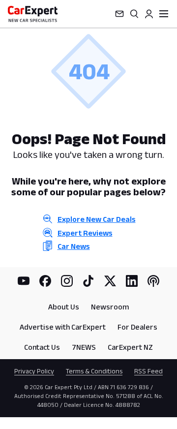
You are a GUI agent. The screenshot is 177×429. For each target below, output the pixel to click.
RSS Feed (148, 371)
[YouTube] (24, 281)
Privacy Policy (34, 371)
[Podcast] (153, 281)
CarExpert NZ (130, 347)
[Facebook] (45, 281)
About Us (63, 307)
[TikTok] (88, 281)
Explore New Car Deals (97, 219)
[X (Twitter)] (110, 281)
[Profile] (149, 14)
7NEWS (84, 347)
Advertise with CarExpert (63, 327)
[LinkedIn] (132, 281)
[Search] (134, 14)
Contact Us (42, 347)
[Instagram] (67, 281)
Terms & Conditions (94, 371)
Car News (74, 246)
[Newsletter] (119, 14)
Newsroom (110, 307)
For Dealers (137, 327)
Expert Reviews (85, 233)
